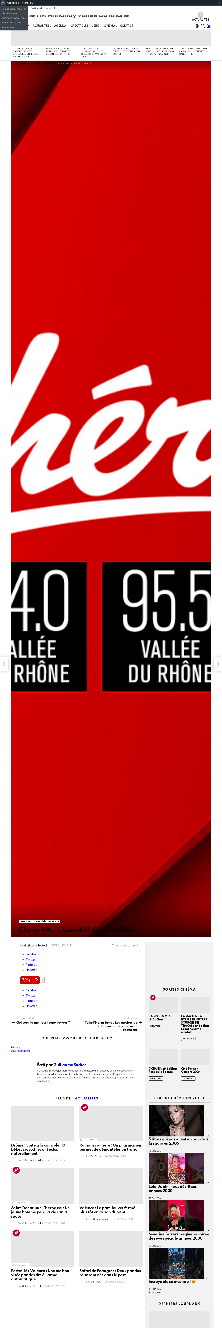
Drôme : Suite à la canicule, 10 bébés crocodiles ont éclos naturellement (38, 1150)
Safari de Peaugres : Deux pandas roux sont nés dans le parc (193, 51)
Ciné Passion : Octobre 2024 (191, 1070)
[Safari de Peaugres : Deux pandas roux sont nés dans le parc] (194, 38)
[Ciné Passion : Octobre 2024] (195, 1057)
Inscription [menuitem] (27, 2)
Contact (126, 26)
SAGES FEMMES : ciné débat (160, 1018)
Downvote (25, 1050)
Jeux (95, 26)
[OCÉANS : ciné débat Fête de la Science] (163, 1057)
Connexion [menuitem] (13, 2)
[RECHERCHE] (203, 26)
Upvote (15, 1050)
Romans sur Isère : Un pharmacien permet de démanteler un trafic (58, 51)
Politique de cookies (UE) (43, 8)
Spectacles (79, 26)
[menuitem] (3, 3)
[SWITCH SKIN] (197, 26)
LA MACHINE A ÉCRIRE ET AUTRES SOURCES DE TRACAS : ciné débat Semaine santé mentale (195, 1024)
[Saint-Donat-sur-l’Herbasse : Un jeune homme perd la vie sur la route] (94, 38)
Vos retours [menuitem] (8, 27)
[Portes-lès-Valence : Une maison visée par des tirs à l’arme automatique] (161, 38)
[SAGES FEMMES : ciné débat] (163, 1005)
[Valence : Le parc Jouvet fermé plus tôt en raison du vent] (127, 38)
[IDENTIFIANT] (209, 26)
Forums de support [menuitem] (12, 22)
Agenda (60, 26)
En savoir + (155, 1026)
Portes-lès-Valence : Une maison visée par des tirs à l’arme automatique (160, 51)
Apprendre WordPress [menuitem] (14, 17)
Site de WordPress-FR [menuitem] (13, 8)
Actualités (200, 20)
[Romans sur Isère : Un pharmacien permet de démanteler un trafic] (61, 38)
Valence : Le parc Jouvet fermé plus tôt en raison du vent (126, 51)
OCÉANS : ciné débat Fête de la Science (163, 1070)
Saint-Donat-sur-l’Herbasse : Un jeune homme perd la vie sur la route (40, 1212)
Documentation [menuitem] (10, 13)
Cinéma (109, 26)
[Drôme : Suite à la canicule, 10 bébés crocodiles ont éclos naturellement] (27, 38)
